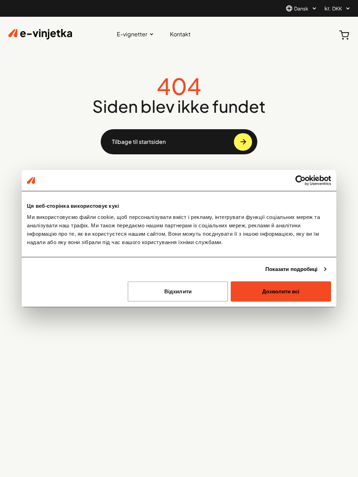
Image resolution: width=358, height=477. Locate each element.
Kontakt (180, 34)
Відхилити (178, 291)
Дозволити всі (280, 291)
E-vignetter (132, 34)
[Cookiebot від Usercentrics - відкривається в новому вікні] (300, 180)
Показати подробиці (291, 269)
